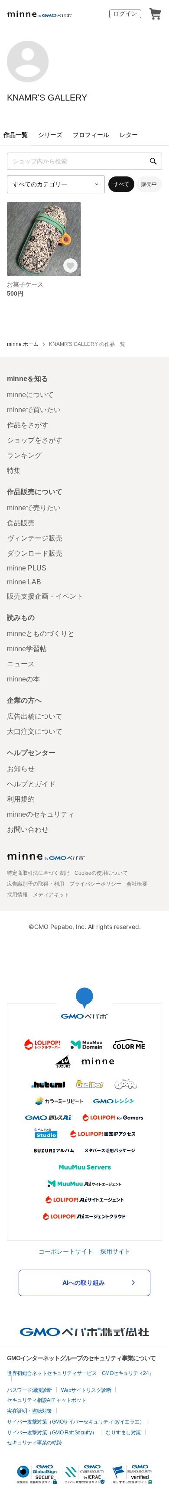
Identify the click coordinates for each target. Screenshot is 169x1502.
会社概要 (137, 884)
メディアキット (51, 895)
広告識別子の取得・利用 (35, 884)
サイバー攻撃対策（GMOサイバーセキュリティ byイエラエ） (75, 1422)
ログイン (125, 13)
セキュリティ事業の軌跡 (34, 1443)
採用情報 (17, 895)
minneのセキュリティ (41, 814)
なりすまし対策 (123, 1433)
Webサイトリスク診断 (86, 1390)
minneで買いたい (34, 410)
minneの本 (23, 679)
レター (129, 134)
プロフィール (91, 134)
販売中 (149, 184)
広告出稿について (34, 716)
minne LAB (24, 582)
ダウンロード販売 (34, 553)
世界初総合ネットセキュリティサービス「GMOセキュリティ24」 (80, 1373)
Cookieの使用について (101, 873)
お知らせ (21, 768)
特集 (14, 470)
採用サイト (115, 1251)
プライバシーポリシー (95, 884)
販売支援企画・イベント (45, 596)
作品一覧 (15, 134)
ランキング (24, 455)
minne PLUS (26, 568)
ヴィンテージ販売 (34, 538)
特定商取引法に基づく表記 (38, 873)
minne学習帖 (27, 648)
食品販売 (21, 523)
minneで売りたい (34, 508)
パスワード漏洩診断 (29, 1390)
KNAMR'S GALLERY (47, 97)
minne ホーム (23, 344)
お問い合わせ (28, 829)
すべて (121, 184)
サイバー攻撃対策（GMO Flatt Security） (52, 1433)
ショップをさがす (34, 440)
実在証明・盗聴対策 (29, 1411)
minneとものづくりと (41, 633)
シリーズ (50, 134)
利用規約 (21, 799)
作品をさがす (28, 425)
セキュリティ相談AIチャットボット (46, 1400)
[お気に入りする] (71, 266)
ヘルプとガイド (31, 784)
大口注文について (34, 731)
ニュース (21, 664)
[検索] (153, 161)
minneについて (30, 394)
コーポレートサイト (66, 1251)
